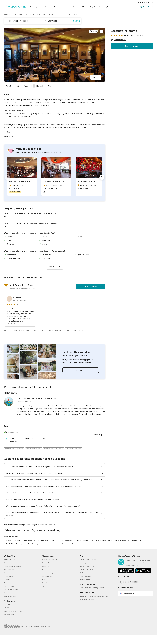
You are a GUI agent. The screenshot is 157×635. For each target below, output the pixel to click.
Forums (66, 7)
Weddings (8, 14)
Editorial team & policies (13, 566)
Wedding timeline (86, 569)
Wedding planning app (88, 559)
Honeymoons (85, 579)
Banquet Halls (47, 544)
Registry (93, 7)
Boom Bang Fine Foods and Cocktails (40, 524)
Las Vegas (62, 14)
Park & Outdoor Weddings (13, 544)
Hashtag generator (87, 563)
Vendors (57, 7)
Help (44, 586)
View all (96, 77)
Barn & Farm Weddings (12, 540)
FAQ (17, 86)
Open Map (98, 434)
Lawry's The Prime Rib (19, 181)
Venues (48, 7)
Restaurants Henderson (73, 449)
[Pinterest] (130, 582)
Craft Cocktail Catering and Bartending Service (37, 398)
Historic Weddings (32, 544)
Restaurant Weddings (38, 14)
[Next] (101, 177)
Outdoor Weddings (78, 544)
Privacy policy (9, 586)
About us (7, 563)
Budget (44, 569)
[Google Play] (143, 573)
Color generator (86, 573)
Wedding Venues (20, 14)
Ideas (84, 7)
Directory (7, 604)
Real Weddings (85, 576)
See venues (80, 370)
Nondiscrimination (10, 569)
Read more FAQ (54, 267)
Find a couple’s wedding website (92, 588)
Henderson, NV (120, 40)
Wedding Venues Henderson (53, 449)
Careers (7, 573)
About (8, 86)
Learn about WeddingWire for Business (94, 596)
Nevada (52, 14)
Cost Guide (46, 583)
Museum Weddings (122, 540)
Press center (8, 576)
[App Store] (126, 573)
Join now (149, 7)
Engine (44, 579)
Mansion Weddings (82, 540)
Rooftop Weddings (65, 540)
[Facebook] (120, 582)
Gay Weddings (9, 614)
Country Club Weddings (46, 540)
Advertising (8, 579)
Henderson (73, 14)
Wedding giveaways (87, 566)
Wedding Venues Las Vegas (14, 449)
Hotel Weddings (29, 540)
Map (49, 86)
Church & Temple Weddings (102, 540)
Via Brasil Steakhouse (53, 181)
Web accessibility (10, 596)
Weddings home (10, 559)
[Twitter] (125, 582)
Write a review (90, 286)
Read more (8, 136)
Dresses (76, 7)
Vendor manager (48, 573)
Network (39, 86)
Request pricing (131, 46)
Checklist (45, 563)
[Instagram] (135, 582)
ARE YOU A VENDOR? (144, 3)
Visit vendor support (87, 599)
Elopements (122, 7)
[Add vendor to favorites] (101, 31)
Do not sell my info (11, 589)
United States (129, 594)
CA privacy (8, 593)
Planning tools (36, 7)
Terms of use (9, 583)
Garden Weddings (61, 544)
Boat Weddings (137, 540)
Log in (141, 7)
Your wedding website (50, 559)
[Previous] (7, 177)
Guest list (45, 566)
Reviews (28, 86)
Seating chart (47, 576)
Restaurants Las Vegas (33, 449)
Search (76, 21)
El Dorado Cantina (86, 181)
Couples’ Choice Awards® (13, 611)
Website (106, 7)
